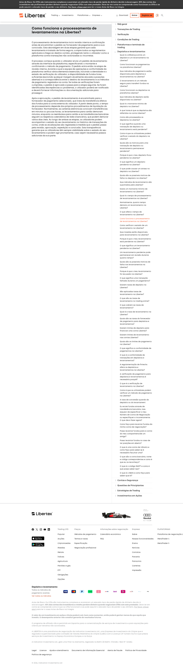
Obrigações (63, 575)
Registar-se (147, 15)
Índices (61, 557)
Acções (61, 539)
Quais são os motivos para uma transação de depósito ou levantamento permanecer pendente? (134, 147)
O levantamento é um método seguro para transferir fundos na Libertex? (134, 83)
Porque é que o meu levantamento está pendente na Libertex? (135, 240)
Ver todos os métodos (41, 596)
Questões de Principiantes (130, 486)
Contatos (136, 552)
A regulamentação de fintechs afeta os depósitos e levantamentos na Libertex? (133, 367)
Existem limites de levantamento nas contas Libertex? (134, 336)
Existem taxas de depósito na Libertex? (133, 286)
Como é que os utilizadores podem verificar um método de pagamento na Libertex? (136, 393)
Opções (61, 579)
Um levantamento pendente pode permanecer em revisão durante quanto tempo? (135, 255)
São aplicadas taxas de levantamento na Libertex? (132, 293)
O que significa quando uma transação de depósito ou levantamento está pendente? (133, 126)
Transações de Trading (128, 29)
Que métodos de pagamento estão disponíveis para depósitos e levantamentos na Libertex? (136, 74)
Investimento (67, 15)
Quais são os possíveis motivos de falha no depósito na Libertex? (135, 177)
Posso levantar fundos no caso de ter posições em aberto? (135, 442)
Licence (43, 650)
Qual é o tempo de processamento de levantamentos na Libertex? (135, 197)
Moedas (61, 548)
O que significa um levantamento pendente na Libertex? (135, 247)
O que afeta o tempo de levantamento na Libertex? (132, 213)
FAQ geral (122, 24)
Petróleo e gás (64, 566)
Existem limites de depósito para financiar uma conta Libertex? (134, 329)
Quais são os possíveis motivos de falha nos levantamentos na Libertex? (135, 264)
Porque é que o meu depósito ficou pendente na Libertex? (135, 157)
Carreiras (136, 566)
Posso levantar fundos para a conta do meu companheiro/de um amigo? (136, 433)
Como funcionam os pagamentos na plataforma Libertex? (135, 66)
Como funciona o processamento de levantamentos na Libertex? (135, 220)
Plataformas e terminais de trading (131, 46)
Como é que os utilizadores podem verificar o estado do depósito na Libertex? (135, 136)
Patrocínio (136, 561)
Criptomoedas (64, 543)
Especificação (80, 543)
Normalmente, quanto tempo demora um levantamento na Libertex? (133, 205)
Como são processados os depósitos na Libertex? (131, 119)
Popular (61, 534)
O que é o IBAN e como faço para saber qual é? (135, 474)
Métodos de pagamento (85, 534)
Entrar (134, 15)
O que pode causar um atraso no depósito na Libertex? (135, 170)
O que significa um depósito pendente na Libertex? (132, 163)
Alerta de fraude (115, 650)
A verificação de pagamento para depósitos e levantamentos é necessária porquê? (135, 376)
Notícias (135, 548)
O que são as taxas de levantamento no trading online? (134, 300)
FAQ (102, 539)
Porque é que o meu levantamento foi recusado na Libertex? (135, 273)
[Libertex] (34, 15)
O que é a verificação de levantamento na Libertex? (132, 385)
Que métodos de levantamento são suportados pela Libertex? (136, 183)
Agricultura (63, 561)
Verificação (123, 34)
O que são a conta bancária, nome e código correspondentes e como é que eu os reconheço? (136, 459)
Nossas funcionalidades (142, 539)
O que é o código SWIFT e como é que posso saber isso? (135, 468)
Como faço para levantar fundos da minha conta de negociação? (136, 426)
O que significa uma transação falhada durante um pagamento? (135, 279)
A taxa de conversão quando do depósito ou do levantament (134, 401)
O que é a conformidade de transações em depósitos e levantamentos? (132, 357)
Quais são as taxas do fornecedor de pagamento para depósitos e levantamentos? (135, 321)
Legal (34, 650)
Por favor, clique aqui (77, 7)
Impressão (136, 570)
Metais (61, 552)
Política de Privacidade (136, 650)
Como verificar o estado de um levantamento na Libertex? (134, 227)
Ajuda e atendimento (59, 650)
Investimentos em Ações (129, 496)
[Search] (162, 15)
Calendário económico (110, 534)
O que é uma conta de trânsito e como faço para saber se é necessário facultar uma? (134, 450)
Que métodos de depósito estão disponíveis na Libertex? (134, 98)
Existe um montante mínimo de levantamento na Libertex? (133, 190)
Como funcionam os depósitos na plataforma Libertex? (135, 92)
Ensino (135, 543)
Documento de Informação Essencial (88, 650)
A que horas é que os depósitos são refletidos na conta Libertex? (136, 112)
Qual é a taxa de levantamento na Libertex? (135, 313)
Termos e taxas (81, 539)
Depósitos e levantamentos (131, 52)
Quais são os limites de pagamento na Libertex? (136, 343)
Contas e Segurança (127, 480)
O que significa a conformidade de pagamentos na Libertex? (135, 350)
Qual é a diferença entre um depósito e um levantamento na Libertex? (134, 57)
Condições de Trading (128, 40)
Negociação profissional (85, 548)
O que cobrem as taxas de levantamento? (132, 306)
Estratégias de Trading (128, 491)
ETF (59, 570)
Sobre (134, 534)
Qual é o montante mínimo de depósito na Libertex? (133, 105)
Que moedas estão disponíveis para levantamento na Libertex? (134, 233)
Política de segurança (42, 654)
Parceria (136, 557)
